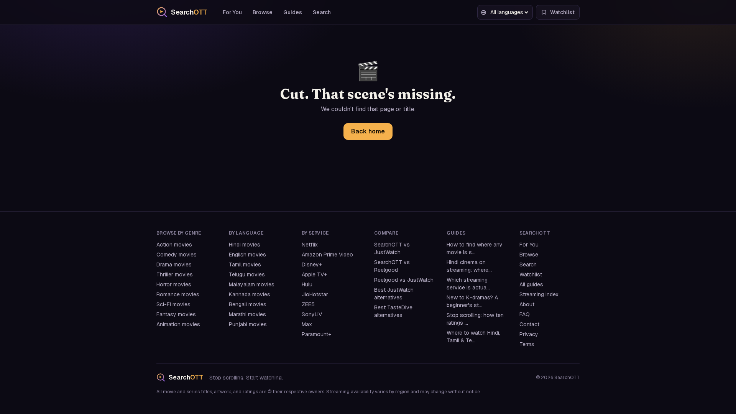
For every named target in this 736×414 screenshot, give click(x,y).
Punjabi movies (248, 324)
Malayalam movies (251, 284)
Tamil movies (245, 264)
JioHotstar (315, 294)
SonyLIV (312, 314)
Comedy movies (176, 254)
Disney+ (312, 264)
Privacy (528, 334)
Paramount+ (316, 334)
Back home (368, 131)
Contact (529, 324)
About (526, 304)
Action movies (174, 244)
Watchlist (530, 274)
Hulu (307, 284)
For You (232, 12)
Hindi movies (244, 244)
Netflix (310, 244)
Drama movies (174, 264)
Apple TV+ (314, 274)
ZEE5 (308, 304)
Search (322, 12)
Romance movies (177, 294)
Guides (292, 12)
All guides (531, 284)
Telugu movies (247, 274)
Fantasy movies (176, 314)
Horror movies (173, 284)
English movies (247, 254)
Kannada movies (249, 294)
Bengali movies (247, 304)
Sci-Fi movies (173, 304)
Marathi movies (247, 314)
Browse (263, 12)
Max (307, 324)
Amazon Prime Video (327, 254)
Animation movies (178, 324)
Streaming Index (539, 294)
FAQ (524, 314)
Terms (526, 344)
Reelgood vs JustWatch (404, 279)
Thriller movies (174, 274)
